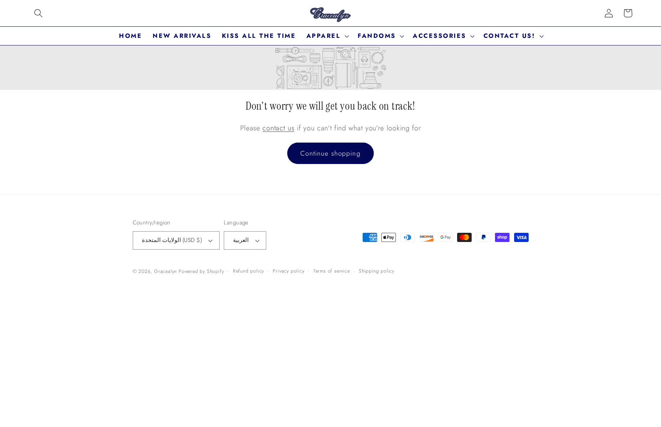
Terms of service (331, 270)
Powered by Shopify (201, 271)
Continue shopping (330, 153)
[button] (38, 13)
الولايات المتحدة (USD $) (172, 240)
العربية (241, 240)
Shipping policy (376, 270)
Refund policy (248, 270)
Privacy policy (288, 270)
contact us (278, 128)
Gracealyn (165, 271)
